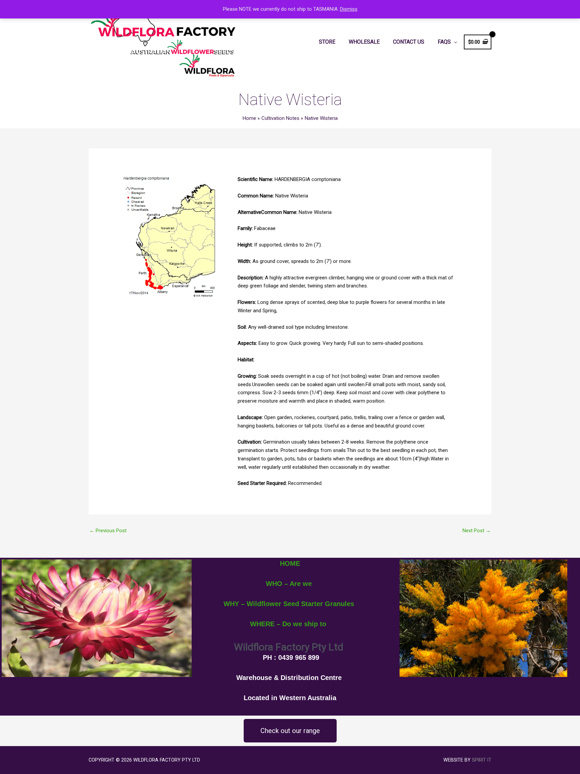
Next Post (477, 531)
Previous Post (108, 531)
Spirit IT (481, 760)
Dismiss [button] (348, 9)
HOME (290, 563)
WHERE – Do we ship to (288, 624)
